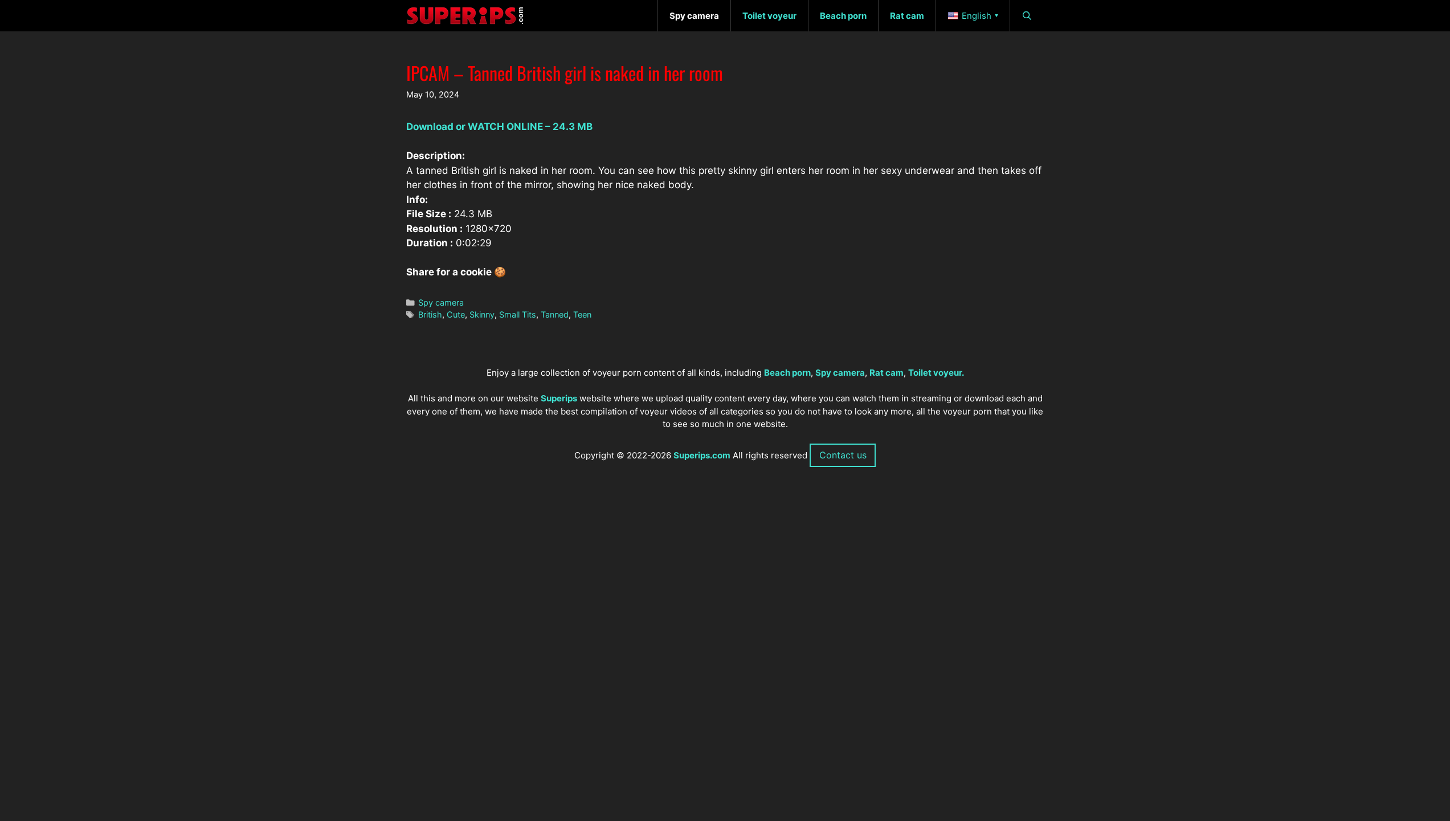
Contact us (843, 455)
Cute (456, 314)
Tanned (555, 314)
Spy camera (441, 302)
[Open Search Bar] (1027, 15)
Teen (582, 314)
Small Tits (517, 314)
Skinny (482, 314)
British (430, 314)
